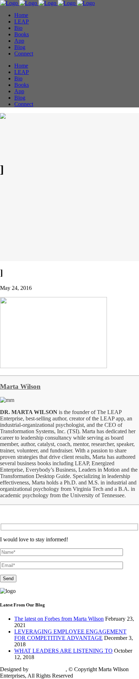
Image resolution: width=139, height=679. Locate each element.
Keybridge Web (48, 669)
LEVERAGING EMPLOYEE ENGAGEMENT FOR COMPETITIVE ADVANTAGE (70, 634)
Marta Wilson (20, 386)
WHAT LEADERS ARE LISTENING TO (63, 651)
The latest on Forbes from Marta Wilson (59, 619)
